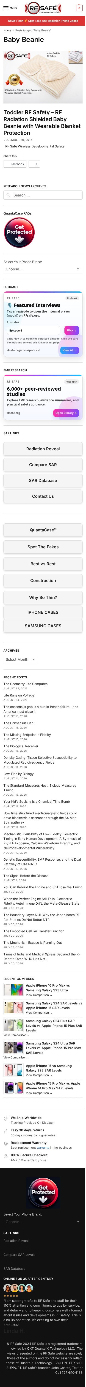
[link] (43, 324)
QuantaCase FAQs (17, 213)
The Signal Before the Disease (25, 876)
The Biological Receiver (20, 746)
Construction (43, 580)
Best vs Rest (43, 563)
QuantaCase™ (43, 530)
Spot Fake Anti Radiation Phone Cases (53, 20)
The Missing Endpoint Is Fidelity (27, 735)
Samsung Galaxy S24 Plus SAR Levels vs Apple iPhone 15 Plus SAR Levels (54, 1025)
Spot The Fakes (43, 546)
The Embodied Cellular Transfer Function (33, 931)
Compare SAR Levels (19, 1254)
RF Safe (38, 1344)
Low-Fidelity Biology (18, 774)
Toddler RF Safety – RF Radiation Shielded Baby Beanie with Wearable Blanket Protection (41, 122)
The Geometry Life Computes (25, 684)
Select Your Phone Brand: (22, 262)
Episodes (13, 322)
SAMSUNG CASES (43, 625)
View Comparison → (39, 995)
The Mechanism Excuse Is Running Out (32, 942)
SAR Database (43, 480)
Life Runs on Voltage (18, 695)
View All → (70, 350)
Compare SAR (43, 464)
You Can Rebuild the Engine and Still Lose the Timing (43, 887)
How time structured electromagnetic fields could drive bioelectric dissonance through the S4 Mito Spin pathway (40, 817)
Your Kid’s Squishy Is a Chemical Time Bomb (36, 801)
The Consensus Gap (18, 723)
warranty (43, 1147)
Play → (71, 330)
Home (7, 30)
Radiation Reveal (43, 448)
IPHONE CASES (43, 612)
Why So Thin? (43, 597)
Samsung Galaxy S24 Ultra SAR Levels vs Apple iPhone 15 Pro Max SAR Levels (53, 1048)
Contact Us (43, 496)
